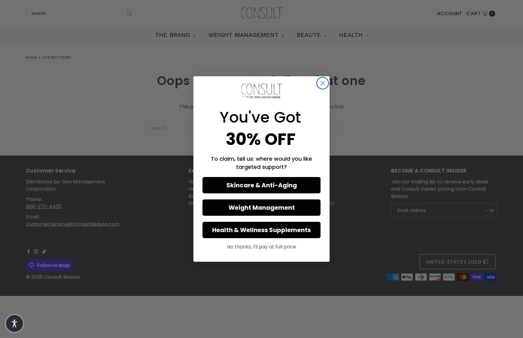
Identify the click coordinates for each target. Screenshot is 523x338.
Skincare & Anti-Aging (261, 185)
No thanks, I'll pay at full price (261, 246)
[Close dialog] (322, 83)
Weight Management (262, 207)
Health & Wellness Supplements (261, 230)
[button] (14, 323)
